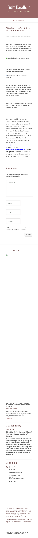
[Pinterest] (27, 485)
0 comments (9, 38)
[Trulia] (29, 485)
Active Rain (27, 36)
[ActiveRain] (22, 485)
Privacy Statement (19, 533)
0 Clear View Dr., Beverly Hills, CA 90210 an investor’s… (18, 405)
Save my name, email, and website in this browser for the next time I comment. (18, 229)
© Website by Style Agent (13, 532)
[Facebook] (10, 485)
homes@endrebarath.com (15, 472)
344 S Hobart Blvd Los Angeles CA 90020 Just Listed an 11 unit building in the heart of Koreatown (18, 434)
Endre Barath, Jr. (19, 7)
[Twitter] (14, 485)
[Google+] (17, 485)
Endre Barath (21, 36)
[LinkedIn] (24, 485)
